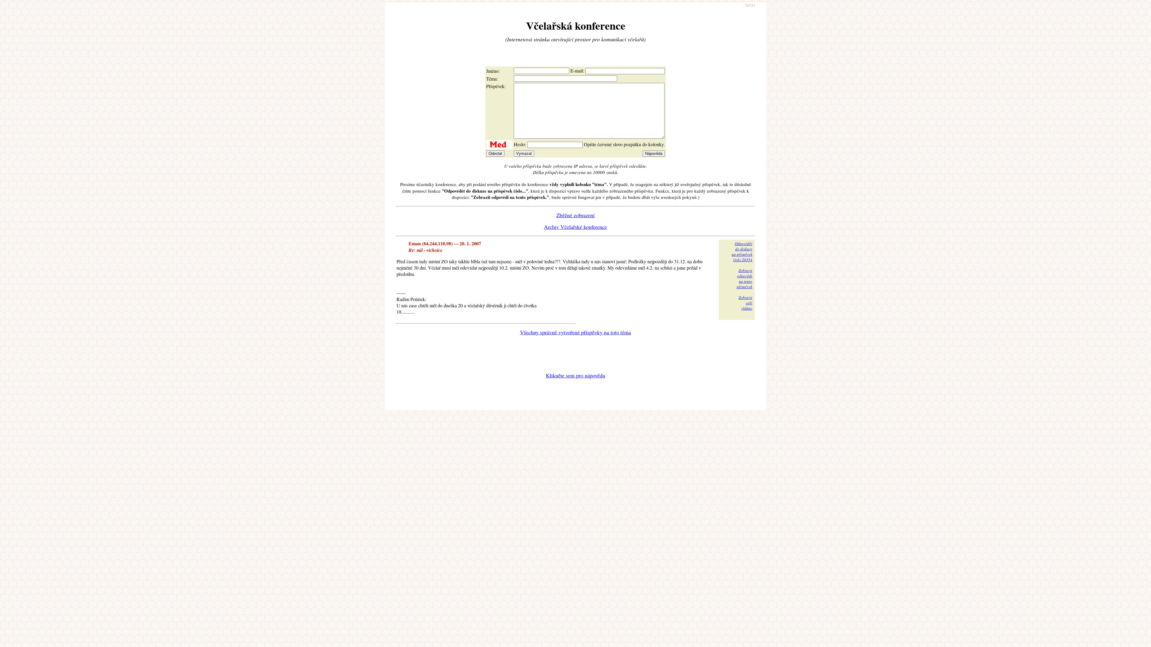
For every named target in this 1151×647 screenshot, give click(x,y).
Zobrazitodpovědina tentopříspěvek (744, 278)
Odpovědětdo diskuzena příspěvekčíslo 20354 (742, 251)
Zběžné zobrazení (575, 215)
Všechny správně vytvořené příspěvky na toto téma (575, 332)
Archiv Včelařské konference (575, 226)
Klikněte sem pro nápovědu (575, 375)
